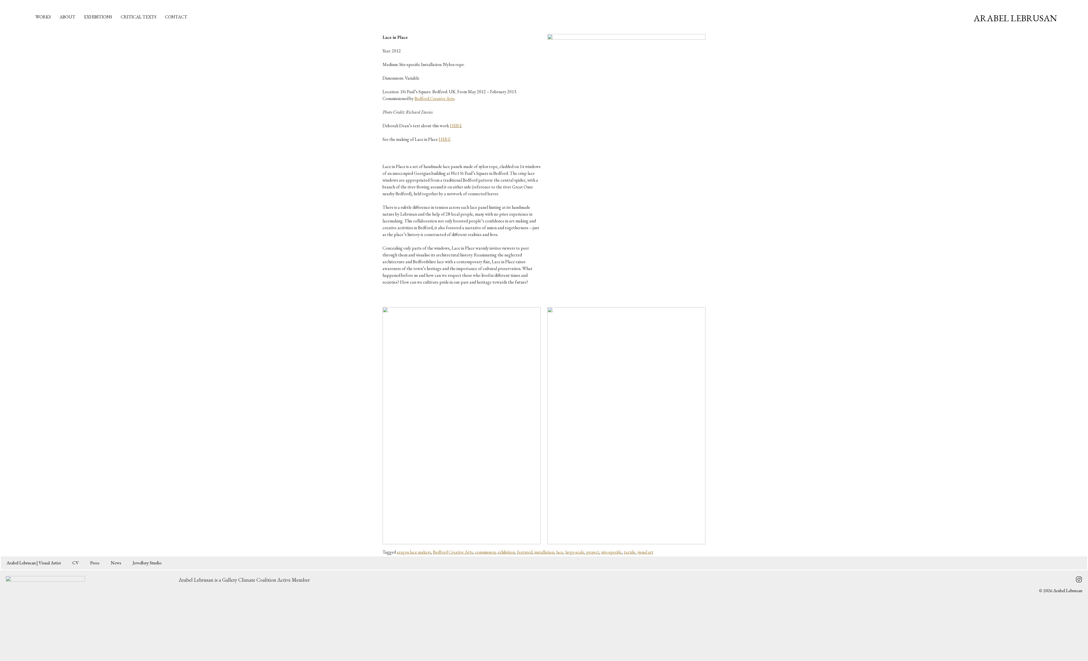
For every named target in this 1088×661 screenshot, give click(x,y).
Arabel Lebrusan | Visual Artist (34, 563)
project (592, 552)
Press (94, 563)
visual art (645, 552)
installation (544, 552)
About (67, 17)
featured (524, 552)
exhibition (506, 552)
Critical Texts (138, 17)
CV (75, 563)
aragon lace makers (414, 552)
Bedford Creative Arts (434, 98)
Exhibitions (98, 17)
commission (485, 552)
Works (43, 17)
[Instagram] (1079, 579)
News (116, 563)
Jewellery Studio (147, 563)
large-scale (574, 552)
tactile (629, 552)
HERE (456, 126)
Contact (176, 17)
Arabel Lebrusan (1015, 18)
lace (559, 552)
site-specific (611, 552)
